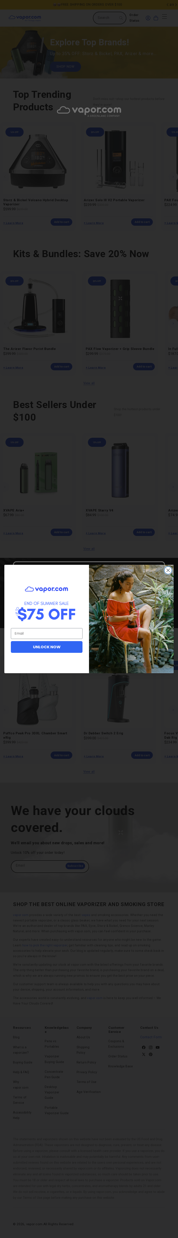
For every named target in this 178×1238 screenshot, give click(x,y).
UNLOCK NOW (47, 647)
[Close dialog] (168, 570)
